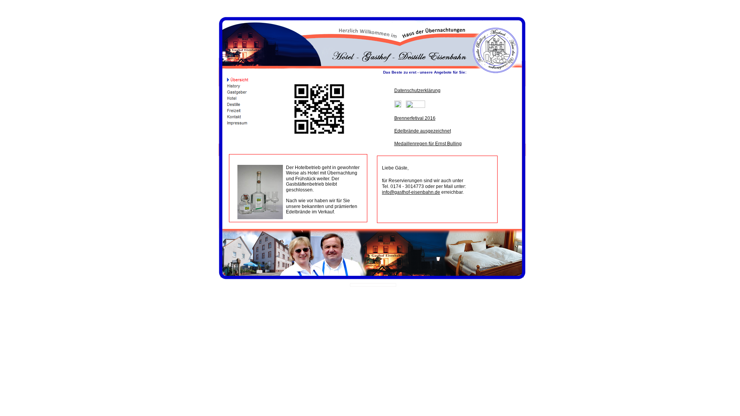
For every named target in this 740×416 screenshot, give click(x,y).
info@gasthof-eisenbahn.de (411, 192)
